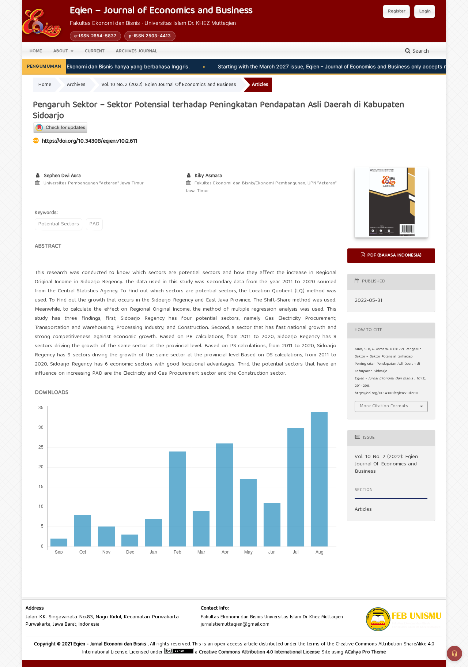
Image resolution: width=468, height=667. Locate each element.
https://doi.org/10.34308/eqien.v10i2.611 (89, 141)
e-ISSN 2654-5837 (95, 35)
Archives (76, 85)
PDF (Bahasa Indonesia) (394, 255)
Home (36, 51)
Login (425, 11)
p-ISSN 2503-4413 (150, 35)
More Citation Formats (384, 406)
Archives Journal (136, 51)
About (61, 51)
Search (420, 51)
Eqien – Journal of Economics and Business (161, 11)
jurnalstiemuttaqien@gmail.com (235, 624)
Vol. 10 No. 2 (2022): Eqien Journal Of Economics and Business (168, 85)
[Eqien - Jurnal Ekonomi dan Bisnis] (41, 23)
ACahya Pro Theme (364, 652)
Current (95, 51)
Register (396, 11)
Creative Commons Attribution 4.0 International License (259, 652)
